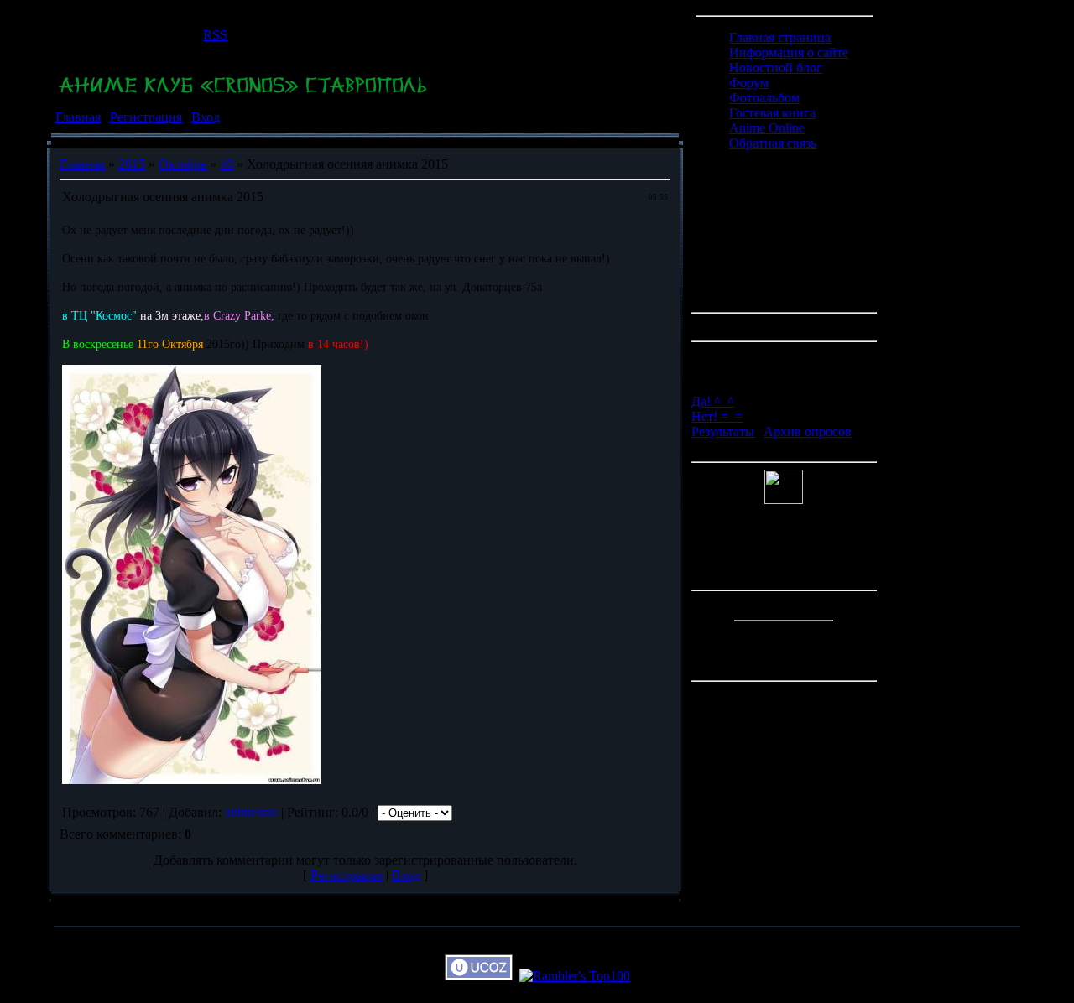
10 (226, 164)
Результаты (722, 431)
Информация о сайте (788, 52)
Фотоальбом (764, 98)
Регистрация (146, 117)
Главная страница (780, 37)
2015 (131, 164)
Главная (78, 117)
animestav (251, 812)
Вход (205, 117)
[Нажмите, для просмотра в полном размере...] (191, 779)
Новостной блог (775, 67)
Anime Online (767, 128)
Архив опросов (808, 431)
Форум (749, 82)
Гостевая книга (772, 113)
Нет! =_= (717, 416)
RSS (215, 35)
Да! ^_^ (712, 401)
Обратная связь (772, 143)
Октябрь (182, 164)
